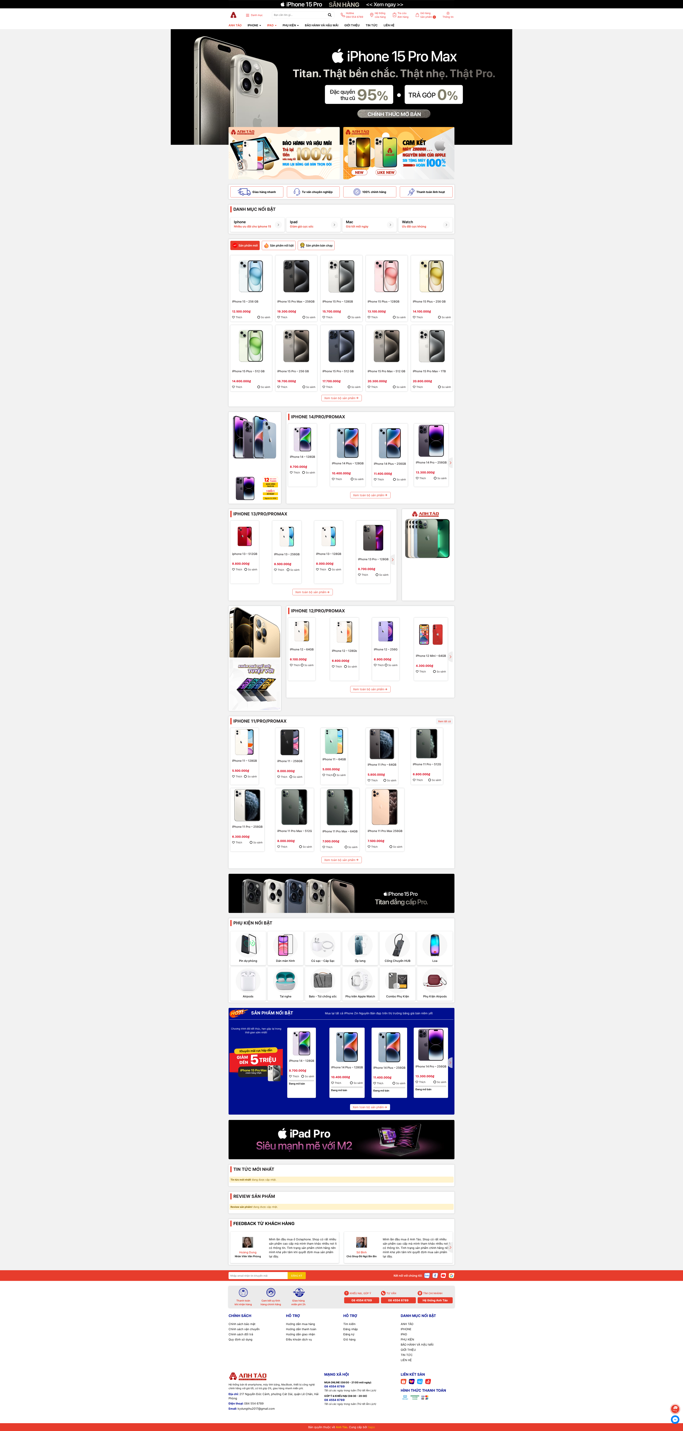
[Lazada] (412, 1381)
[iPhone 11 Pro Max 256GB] (385, 807)
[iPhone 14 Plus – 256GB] (390, 441)
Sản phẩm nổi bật (271, 1012)
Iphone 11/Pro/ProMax (260, 721)
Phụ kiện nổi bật (252, 923)
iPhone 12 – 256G (386, 649)
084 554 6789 (254, 1403)
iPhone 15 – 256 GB (245, 301)
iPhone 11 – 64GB (334, 759)
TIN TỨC (372, 25)
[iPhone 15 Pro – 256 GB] (296, 346)
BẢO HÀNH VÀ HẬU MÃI (321, 25)
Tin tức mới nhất (253, 1169)
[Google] (451, 1275)
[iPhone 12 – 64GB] (301, 631)
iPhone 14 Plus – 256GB (390, 463)
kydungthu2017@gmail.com (256, 1408)
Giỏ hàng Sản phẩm (427, 15)
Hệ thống (380, 15)
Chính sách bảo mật (242, 1324)
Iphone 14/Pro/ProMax (318, 416)
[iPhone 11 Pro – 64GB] (382, 744)
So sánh (265, 317)
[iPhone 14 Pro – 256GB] (431, 441)
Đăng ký (348, 1334)
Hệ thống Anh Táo (435, 1300)
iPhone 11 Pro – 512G (427, 764)
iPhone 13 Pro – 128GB (373, 559)
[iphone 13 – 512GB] (244, 535)
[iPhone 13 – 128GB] (328, 535)
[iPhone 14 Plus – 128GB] (347, 441)
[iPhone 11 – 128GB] (244, 742)
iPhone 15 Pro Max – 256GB (295, 301)
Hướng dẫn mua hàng (300, 1324)
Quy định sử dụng (240, 1339)
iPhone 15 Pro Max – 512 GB (386, 371)
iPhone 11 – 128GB (244, 760)
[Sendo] (428, 1381)
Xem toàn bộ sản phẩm (339, 398)
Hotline (354, 15)
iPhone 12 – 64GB (302, 649)
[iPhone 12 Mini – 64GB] (431, 634)
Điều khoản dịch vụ (299, 1339)
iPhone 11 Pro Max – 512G (294, 831)
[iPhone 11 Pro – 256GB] (247, 805)
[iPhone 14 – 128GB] (302, 438)
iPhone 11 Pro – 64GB (382, 764)
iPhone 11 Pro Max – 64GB (340, 831)
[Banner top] (341, 3)
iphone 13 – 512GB (244, 554)
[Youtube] (443, 1275)
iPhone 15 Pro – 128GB (337, 301)
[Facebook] (435, 1275)
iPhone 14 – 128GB (302, 457)
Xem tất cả (444, 721)
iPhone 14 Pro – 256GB (431, 462)
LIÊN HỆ (389, 25)
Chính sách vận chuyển (244, 1329)
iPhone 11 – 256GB (289, 761)
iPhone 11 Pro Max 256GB (385, 831)
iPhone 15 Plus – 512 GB (248, 371)
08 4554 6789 (361, 1300)
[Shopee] (403, 1381)
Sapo (371, 1427)
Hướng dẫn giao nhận (300, 1334)
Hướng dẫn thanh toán (301, 1329)
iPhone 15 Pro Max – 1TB (429, 371)
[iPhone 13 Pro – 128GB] (373, 538)
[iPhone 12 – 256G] (385, 631)
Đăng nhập (350, 1329)
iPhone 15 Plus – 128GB (383, 301)
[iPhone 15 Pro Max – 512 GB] (387, 346)
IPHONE (253, 25)
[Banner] (284, 153)
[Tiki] (420, 1381)
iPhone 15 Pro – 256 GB (293, 371)
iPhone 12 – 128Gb (344, 651)
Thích (239, 317)
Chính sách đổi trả (241, 1334)
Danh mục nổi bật (254, 209)
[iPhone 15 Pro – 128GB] (341, 276)
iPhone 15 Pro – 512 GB (338, 371)
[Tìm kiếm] (329, 14)
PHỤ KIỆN (290, 25)
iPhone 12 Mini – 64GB (431, 656)
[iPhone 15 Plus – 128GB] (387, 276)
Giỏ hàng (349, 1339)
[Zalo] (427, 1275)
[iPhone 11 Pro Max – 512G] (294, 807)
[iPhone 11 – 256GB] (289, 742)
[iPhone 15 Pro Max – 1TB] (432, 346)
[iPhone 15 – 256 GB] (251, 276)
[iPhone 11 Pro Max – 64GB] (340, 807)
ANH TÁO (235, 25)
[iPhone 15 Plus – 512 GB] (251, 346)
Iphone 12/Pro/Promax (318, 610)
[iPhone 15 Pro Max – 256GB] (296, 276)
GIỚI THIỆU (352, 25)
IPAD (270, 25)
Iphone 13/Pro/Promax (260, 513)
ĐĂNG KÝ (296, 1275)
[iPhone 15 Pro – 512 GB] (341, 346)
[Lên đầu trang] (675, 1399)
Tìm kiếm (349, 1324)
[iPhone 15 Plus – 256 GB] (432, 276)
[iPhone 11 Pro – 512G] (427, 744)
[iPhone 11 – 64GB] (334, 741)
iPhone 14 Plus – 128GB (348, 463)
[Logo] (233, 15)
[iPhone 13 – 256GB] (286, 535)
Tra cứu (403, 15)
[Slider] (341, 87)
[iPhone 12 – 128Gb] (344, 632)
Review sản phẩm (254, 1196)
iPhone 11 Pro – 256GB (247, 826)
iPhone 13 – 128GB (328, 554)
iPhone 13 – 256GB (287, 554)
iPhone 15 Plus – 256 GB (429, 301)
